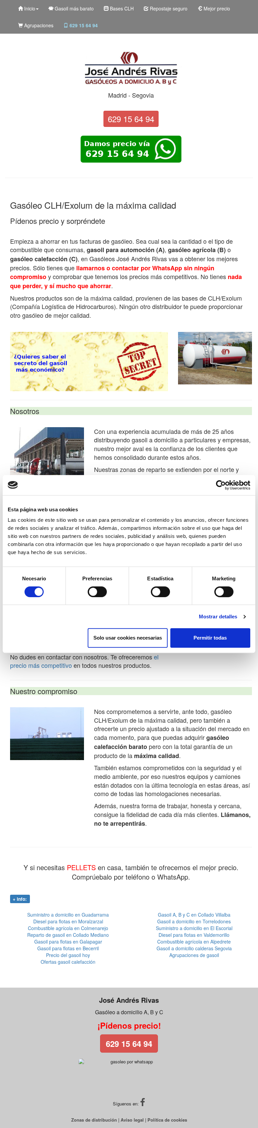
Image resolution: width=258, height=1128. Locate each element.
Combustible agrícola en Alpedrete (194, 941)
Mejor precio (216, 8)
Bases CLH (121, 8)
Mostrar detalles (218, 616)
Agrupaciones (38, 25)
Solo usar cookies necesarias (127, 638)
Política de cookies (167, 1120)
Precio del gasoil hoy (68, 955)
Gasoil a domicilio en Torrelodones (194, 921)
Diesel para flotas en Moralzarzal (68, 921)
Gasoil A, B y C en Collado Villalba (194, 914)
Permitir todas (210, 638)
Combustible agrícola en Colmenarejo (68, 928)
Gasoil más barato (73, 8)
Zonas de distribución (94, 1120)
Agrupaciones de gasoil (194, 955)
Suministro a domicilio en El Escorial (194, 928)
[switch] (97, 591)
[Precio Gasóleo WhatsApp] (131, 149)
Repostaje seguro (167, 8)
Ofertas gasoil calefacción (68, 961)
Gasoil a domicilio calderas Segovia (194, 948)
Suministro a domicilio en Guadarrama (68, 914)
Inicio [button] (29, 8)
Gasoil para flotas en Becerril (68, 948)
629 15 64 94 (83, 25)
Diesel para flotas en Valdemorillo (194, 934)
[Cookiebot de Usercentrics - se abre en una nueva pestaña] (220, 485)
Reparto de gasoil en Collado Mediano (68, 934)
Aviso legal (132, 1120)
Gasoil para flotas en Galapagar (68, 941)
